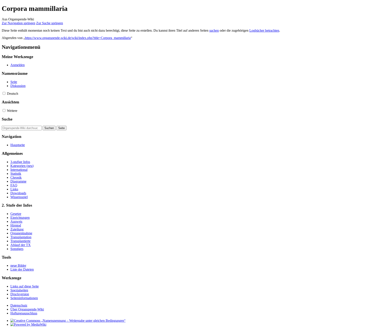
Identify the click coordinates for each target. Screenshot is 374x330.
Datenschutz (18, 305)
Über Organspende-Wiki (27, 309)
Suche (7, 119)
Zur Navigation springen (18, 23)
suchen (214, 30)
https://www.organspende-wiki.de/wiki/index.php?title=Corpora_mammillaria (78, 38)
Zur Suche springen (49, 23)
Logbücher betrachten (264, 30)
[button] (4, 93)
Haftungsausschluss (23, 313)
